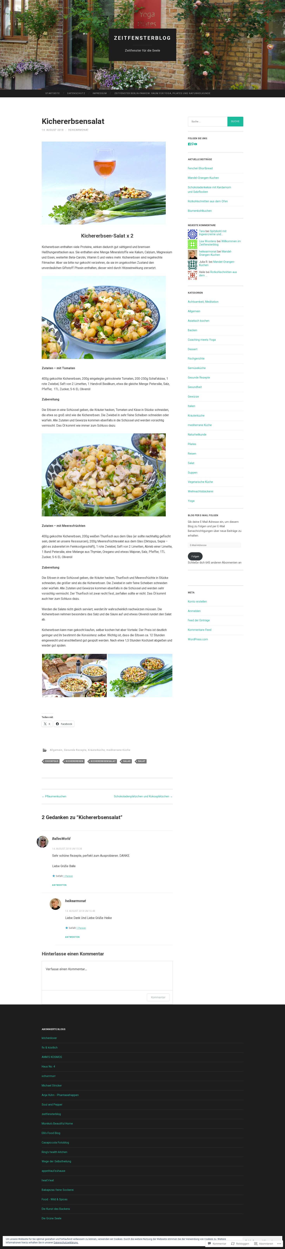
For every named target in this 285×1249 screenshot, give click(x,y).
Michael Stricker (52, 1085)
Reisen (192, 453)
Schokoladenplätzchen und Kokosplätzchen (143, 796)
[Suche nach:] (215, 121)
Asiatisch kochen (198, 320)
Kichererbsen (74, 761)
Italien (191, 406)
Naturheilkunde (197, 434)
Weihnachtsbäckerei (200, 491)
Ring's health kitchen (54, 1152)
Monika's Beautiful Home (57, 1123)
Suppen (192, 472)
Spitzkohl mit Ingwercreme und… (212, 233)
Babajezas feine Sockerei (58, 1189)
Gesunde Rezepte (75, 750)
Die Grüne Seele (51, 1218)
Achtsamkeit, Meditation (203, 301)
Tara (202, 231)
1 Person (68, 876)
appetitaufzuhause (53, 1170)
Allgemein (56, 750)
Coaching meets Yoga (202, 339)
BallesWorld (61, 839)
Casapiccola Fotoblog (55, 1142)
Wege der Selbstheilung (56, 1161)
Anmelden (194, 611)
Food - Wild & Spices (54, 1199)
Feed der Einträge (199, 620)
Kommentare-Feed (199, 629)
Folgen (195, 556)
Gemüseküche (197, 368)
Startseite (52, 93)
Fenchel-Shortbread (200, 168)
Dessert (192, 349)
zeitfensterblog (142, 38)
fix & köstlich (50, 1047)
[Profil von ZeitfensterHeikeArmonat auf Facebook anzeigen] (189, 144)
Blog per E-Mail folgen (203, 515)
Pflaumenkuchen (54, 796)
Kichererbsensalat (103, 761)
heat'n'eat (48, 1180)
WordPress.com (198, 639)
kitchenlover (49, 1038)
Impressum (100, 93)
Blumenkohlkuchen (200, 210)
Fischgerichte (196, 358)
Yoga (191, 500)
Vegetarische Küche (200, 481)
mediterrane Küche (118, 750)
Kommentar (158, 997)
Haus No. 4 (48, 1066)
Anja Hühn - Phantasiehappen (60, 1095)
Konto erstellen (197, 601)
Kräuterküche (96, 750)
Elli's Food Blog (51, 1133)
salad (127, 761)
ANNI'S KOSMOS (52, 1057)
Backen (192, 330)
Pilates (192, 444)
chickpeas (51, 761)
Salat (141, 761)
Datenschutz (76, 93)
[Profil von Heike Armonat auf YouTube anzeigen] (195, 144)
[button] (74, 675)
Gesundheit (195, 387)
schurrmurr (49, 1076)
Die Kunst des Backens (56, 1208)
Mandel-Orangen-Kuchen (203, 177)
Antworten (59, 885)
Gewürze (193, 396)
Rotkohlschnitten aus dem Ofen (208, 201)
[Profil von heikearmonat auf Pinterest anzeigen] (192, 144)
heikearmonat (78, 130)
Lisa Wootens (207, 241)
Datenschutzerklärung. (66, 1242)
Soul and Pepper (52, 1104)
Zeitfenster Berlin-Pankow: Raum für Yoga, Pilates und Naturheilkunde (162, 93)
